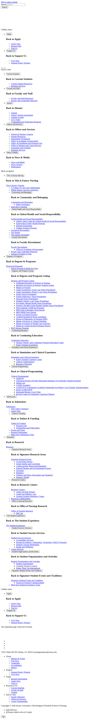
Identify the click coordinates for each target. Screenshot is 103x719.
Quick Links (6, 69)
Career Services (17, 549)
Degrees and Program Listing (22, 271)
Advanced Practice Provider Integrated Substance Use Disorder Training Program (48, 381)
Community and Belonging (21, 192)
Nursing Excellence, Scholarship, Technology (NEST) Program (41, 542)
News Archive (16, 165)
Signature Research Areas (21, 449)
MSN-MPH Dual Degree (26, 312)
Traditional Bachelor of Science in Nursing (33, 283)
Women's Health (22, 477)
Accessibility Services (24, 540)
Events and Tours (18, 430)
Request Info (16, 46)
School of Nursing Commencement (30, 583)
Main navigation (7, 171)
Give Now (15, 61)
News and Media (18, 162)
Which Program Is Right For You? (24, 268)
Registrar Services (18, 86)
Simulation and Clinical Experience (24, 347)
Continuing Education (20, 331)
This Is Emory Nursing (15, 176)
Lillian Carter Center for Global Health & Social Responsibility (41, 221)
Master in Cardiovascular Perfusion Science (33, 326)
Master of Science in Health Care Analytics (33, 324)
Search (3, 4)
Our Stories (15, 232)
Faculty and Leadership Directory (24, 101)
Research (10, 437)
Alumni (9, 103)
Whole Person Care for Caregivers (24, 190)
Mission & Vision (18, 659)
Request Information (19, 432)
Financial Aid (21, 426)
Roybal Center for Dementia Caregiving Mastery (35, 394)
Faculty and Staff (13, 88)
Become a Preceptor (24, 364)
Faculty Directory (18, 697)
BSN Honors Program (20, 328)
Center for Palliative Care (26, 494)
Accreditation (16, 665)
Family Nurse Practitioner (26, 294)
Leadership (15, 663)
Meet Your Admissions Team (22, 435)
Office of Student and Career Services (26, 146)
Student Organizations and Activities (25, 552)
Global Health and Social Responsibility (26, 209)
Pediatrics (20, 473)
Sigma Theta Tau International (28, 568)
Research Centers (18, 480)
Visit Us (14, 48)
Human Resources (18, 136)
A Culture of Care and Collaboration (25, 188)
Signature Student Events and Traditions (27, 571)
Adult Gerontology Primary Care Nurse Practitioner (36, 292)
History (14, 668)
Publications (16, 167)
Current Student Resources (21, 84)
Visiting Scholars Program (26, 228)
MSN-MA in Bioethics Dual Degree (30, 310)
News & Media (12, 153)
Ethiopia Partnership (24, 226)
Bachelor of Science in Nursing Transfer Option (35, 285)
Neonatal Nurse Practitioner (27, 299)
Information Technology (20, 139)
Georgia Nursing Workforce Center (30, 496)
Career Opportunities (19, 701)
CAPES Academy (23, 385)
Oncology (20, 471)
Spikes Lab (20, 383)
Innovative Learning (19, 207)
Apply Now (16, 44)
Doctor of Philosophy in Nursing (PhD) (31, 319)
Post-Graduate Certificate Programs (30, 308)
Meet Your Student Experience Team (25, 585)
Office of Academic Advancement (24, 141)
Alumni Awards (17, 117)
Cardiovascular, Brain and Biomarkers (31, 466)
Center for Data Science (25, 492)
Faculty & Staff (17, 690)
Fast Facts (15, 661)
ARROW (20, 378)
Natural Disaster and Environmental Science (33, 468)
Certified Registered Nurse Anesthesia (31, 317)
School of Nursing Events (21, 254)
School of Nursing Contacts (22, 134)
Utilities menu (6, 30)
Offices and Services (14, 124)
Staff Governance (23, 204)
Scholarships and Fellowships (28, 428)
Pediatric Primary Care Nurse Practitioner (32, 301)
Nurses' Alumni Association (22, 115)
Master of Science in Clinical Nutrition (31, 321)
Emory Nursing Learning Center (29, 359)
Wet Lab (19, 513)
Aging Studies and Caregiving (28, 464)
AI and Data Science (24, 462)
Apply (9, 34)
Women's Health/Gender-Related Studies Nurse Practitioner (39, 306)
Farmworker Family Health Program (30, 223)
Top (3, 717)
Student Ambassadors (24, 564)
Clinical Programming (20, 366)
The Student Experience (16, 516)
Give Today (15, 120)
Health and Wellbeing (24, 547)
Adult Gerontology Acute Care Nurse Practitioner (35, 290)
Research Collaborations (20, 499)
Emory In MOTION (24, 390)
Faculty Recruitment (19, 237)
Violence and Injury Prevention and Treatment (34, 475)
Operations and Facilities (21, 148)
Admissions (11, 397)
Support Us (11, 51)
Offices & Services (18, 699)
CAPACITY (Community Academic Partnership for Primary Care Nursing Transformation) (52, 387)
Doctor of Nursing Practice (26, 315)
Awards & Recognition (20, 230)
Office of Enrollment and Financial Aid (26, 143)
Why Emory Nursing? (20, 409)
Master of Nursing (23, 287)
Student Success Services (22, 528)
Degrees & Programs (14, 256)
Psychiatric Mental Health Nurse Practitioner (33, 303)
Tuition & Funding (18, 413)
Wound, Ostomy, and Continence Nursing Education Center (40, 343)
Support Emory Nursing (20, 63)
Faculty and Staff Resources (22, 98)
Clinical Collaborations (25, 362)
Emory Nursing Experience (27, 345)
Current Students (13, 74)
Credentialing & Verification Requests (26, 122)
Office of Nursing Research (22, 501)
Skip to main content (9, 2)
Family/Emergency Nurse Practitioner (31, 297)
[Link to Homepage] (51, 19)
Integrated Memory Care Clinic (28, 392)
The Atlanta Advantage (20, 235)
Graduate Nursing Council (26, 566)
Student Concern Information (27, 545)
